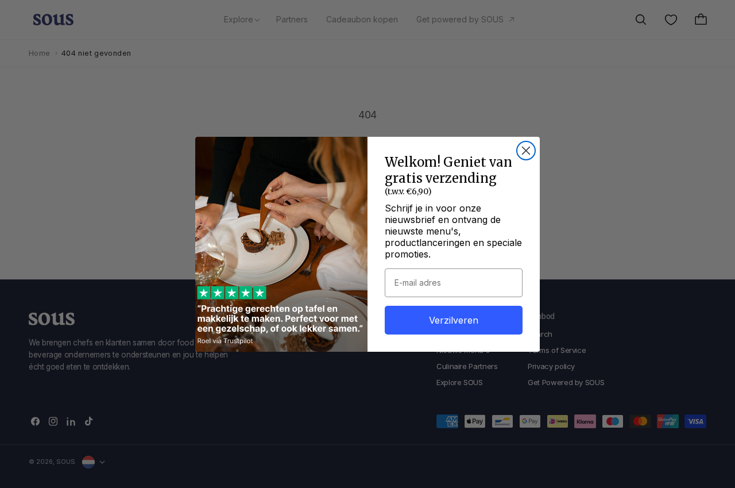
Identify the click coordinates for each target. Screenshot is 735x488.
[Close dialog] (526, 150)
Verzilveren (453, 320)
